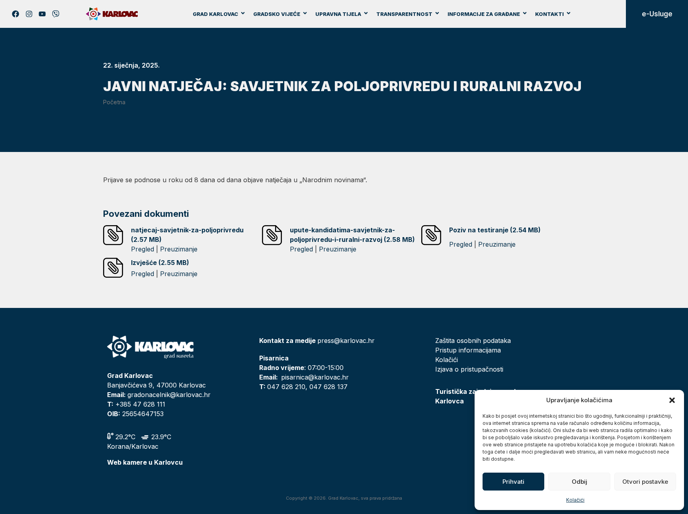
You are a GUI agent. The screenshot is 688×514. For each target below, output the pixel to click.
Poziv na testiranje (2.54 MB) (495, 230)
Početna (114, 102)
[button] (672, 400)
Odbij (579, 481)
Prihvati (513, 481)
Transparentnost (404, 14)
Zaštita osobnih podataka (473, 341)
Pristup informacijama (468, 350)
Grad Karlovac (215, 14)
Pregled (142, 249)
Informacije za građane (484, 14)
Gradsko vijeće (276, 14)
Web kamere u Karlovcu (145, 462)
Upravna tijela (338, 14)
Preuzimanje (178, 249)
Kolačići (575, 500)
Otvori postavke (645, 481)
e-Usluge (657, 14)
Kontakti (549, 14)
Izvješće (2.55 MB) (160, 263)
